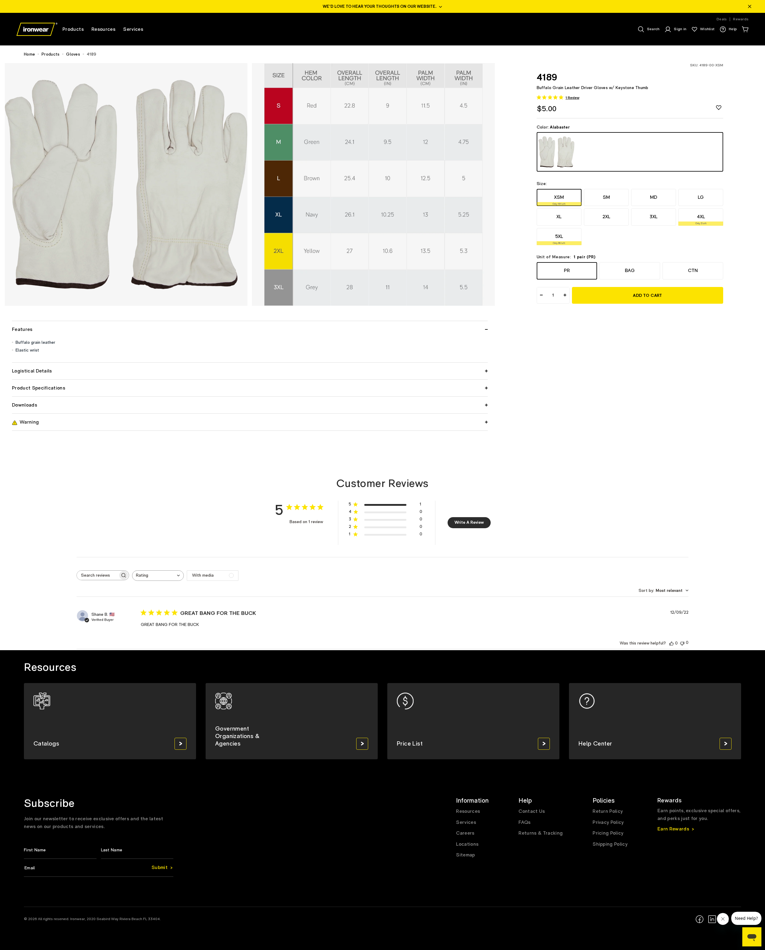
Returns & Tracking (540, 833)
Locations (467, 844)
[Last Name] (137, 850)
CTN (693, 271)
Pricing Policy (608, 833)
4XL (700, 219)
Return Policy (608, 811)
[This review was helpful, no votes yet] (671, 643)
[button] (745, 29)
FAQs (524, 822)
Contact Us (531, 811)
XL (558, 217)
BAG (630, 271)
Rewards (741, 19)
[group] (110, 721)
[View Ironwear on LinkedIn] (712, 919)
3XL (653, 217)
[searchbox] (97, 575)
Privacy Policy (608, 822)
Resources (468, 811)
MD (653, 197)
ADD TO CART (647, 295)
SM (606, 197)
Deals (722, 19)
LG (701, 197)
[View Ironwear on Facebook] (699, 919)
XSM (559, 199)
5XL (559, 239)
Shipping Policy (610, 844)
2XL (606, 217)
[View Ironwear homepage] (36, 29)
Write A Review (469, 522)
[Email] (98, 867)
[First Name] (60, 850)
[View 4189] (630, 152)
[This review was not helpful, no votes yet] (682, 643)
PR (567, 271)
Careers (465, 833)
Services (466, 822)
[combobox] (158, 575)
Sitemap (465, 855)
